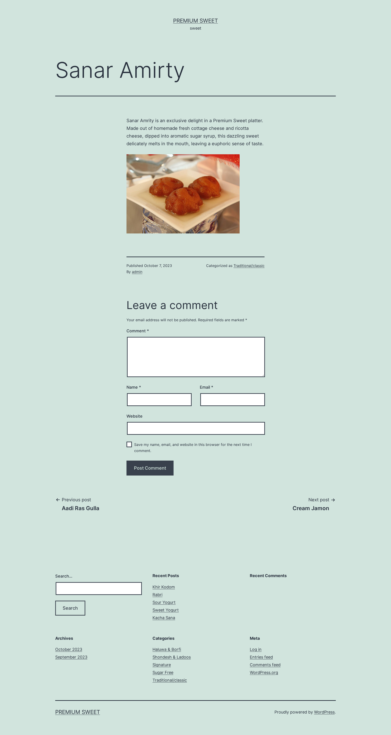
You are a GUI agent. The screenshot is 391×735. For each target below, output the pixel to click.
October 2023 (68, 649)
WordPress (324, 712)
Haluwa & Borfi (167, 649)
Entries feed (261, 657)
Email (206, 387)
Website (134, 416)
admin (137, 271)
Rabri (157, 594)
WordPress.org (264, 672)
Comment (137, 330)
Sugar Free (163, 672)
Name (133, 387)
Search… (63, 576)
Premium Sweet (195, 20)
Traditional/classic (249, 265)
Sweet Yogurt (166, 610)
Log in (256, 649)
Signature (162, 664)
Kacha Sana (164, 617)
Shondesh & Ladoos (172, 657)
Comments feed (265, 664)
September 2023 (71, 657)
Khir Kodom (164, 587)
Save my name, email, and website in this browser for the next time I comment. (193, 447)
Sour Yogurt (164, 602)
